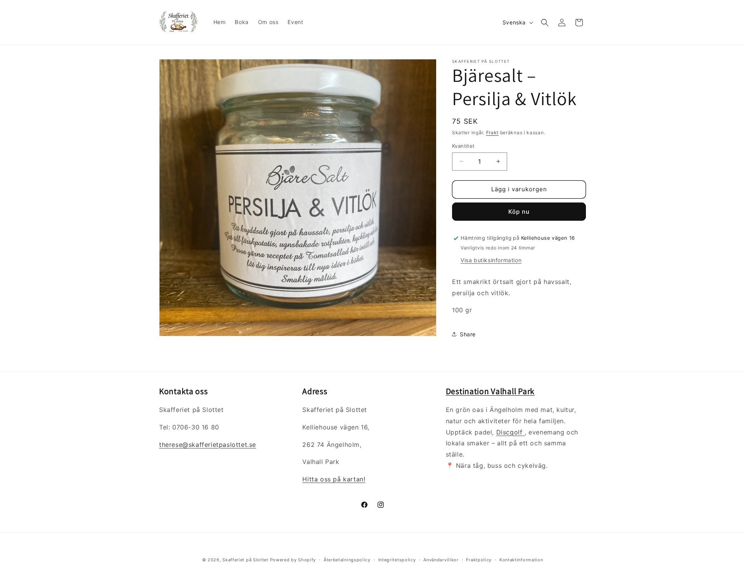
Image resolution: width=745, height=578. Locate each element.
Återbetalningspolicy (347, 559)
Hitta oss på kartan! (333, 479)
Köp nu (519, 211)
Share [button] (468, 334)
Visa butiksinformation (491, 260)
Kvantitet (463, 146)
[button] (544, 22)
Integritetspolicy (397, 559)
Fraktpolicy (479, 559)
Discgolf (510, 432)
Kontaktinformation (521, 559)
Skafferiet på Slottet (245, 559)
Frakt (492, 132)
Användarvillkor (441, 559)
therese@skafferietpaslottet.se (207, 444)
